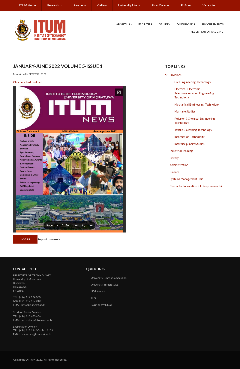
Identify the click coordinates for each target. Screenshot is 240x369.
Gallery (102, 5)
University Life (127, 5)
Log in (25, 239)
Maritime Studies (185, 111)
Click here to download (27, 82)
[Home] (41, 29)
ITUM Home (27, 5)
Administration (179, 164)
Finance (174, 172)
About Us (123, 24)
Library (174, 158)
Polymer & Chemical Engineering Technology (194, 120)
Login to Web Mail (101, 304)
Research (53, 5)
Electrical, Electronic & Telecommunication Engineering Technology (194, 93)
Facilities (145, 24)
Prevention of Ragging (206, 31)
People (78, 5)
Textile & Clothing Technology (193, 129)
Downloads (186, 24)
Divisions (176, 74)
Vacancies (208, 5)
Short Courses (161, 5)
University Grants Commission (109, 277)
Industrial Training (181, 150)
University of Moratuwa (104, 284)
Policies (186, 5)
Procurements (213, 24)
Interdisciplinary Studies (189, 144)
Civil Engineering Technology (192, 82)
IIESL (94, 298)
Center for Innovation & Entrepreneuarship (196, 186)
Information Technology (189, 136)
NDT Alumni (98, 291)
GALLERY (164, 24)
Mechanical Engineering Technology (197, 104)
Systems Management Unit (186, 179)
